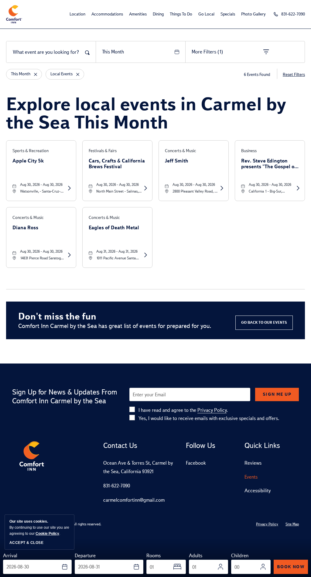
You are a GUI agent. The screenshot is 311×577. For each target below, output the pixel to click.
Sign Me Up (277, 394)
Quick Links (262, 445)
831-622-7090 (116, 486)
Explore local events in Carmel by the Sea (146, 113)
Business (249, 150)
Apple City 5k (28, 161)
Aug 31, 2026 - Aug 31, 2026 (117, 251)
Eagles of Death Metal (114, 227)
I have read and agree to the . (183, 410)
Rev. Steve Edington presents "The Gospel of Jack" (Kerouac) (268, 163)
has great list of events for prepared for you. (114, 325)
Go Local (206, 14)
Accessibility (257, 490)
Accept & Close (26, 543)
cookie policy (47, 533)
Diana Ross (25, 227)
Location (77, 14)
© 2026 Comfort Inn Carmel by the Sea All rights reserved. (56, 524)
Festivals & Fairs (103, 150)
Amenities (138, 14)
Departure (85, 555)
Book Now (291, 566)
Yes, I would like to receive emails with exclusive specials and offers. (208, 418)
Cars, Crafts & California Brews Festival (117, 163)
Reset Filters (294, 74)
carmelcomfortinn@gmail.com (134, 500)
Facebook (196, 463)
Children (239, 555)
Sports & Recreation (30, 150)
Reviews (252, 463)
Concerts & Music (180, 150)
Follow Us (200, 445)
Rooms (153, 555)
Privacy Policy (212, 410)
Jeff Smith (176, 161)
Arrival (10, 555)
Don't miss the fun (57, 316)
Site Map (292, 524)
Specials (227, 14)
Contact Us (120, 445)
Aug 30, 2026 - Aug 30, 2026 (41, 185)
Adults (195, 555)
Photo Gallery (253, 14)
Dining (158, 14)
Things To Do (181, 14)
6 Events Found (257, 74)
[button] (264, 323)
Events (251, 477)
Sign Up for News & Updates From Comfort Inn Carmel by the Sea (64, 396)
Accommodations (107, 14)
